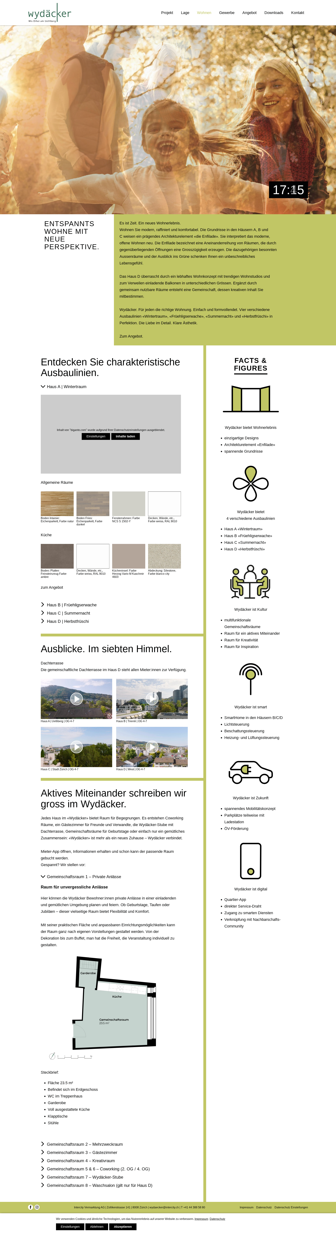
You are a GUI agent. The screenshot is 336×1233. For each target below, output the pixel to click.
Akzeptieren (123, 1226)
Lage (185, 12)
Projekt (167, 12)
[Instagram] (37, 1207)
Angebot (249, 12)
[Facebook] (30, 1207)
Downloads (273, 12)
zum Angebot (52, 587)
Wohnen (204, 12)
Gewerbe (226, 12)
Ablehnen (96, 1226)
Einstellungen (95, 436)
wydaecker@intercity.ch (164, 1207)
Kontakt (297, 12)
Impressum (246, 1207)
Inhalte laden (125, 436)
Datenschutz (264, 1207)
